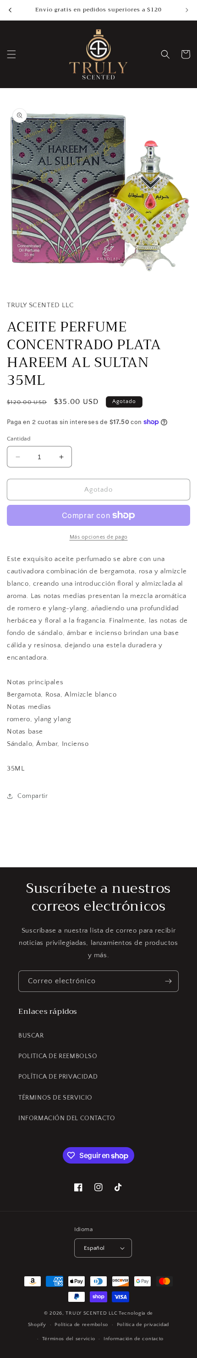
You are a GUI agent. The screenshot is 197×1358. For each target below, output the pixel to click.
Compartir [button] (32, 796)
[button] (11, 54)
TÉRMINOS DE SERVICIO (55, 1097)
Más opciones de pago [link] (99, 537)
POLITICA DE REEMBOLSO (58, 1056)
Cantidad (18, 438)
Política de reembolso (81, 1324)
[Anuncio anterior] (10, 10)
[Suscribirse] (168, 981)
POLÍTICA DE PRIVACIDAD (58, 1076)
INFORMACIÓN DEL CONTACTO (66, 1118)
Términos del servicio (68, 1339)
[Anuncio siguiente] (187, 10)
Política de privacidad (143, 1324)
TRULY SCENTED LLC (91, 1313)
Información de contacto (134, 1339)
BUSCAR (31, 1035)
